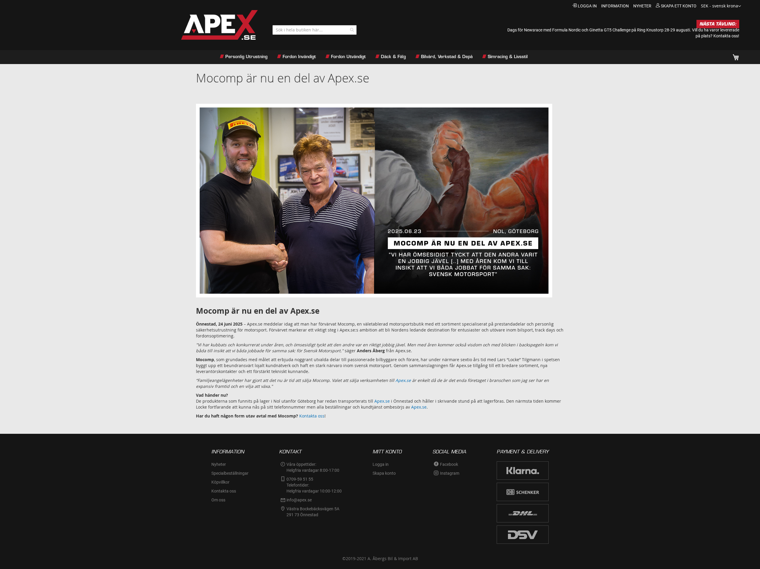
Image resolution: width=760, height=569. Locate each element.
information (615, 6)
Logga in (587, 6)
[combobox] (315, 30)
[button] (721, 6)
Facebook (449, 464)
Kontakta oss (311, 416)
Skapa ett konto (678, 6)
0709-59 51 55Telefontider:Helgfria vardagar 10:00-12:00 (314, 485)
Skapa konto (384, 473)
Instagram (449, 473)
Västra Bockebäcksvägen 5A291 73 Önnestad (312, 511)
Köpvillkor (220, 482)
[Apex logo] (139, 25)
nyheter (642, 6)
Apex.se (382, 401)
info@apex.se (299, 500)
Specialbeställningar (229, 473)
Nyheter (218, 464)
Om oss (218, 500)
